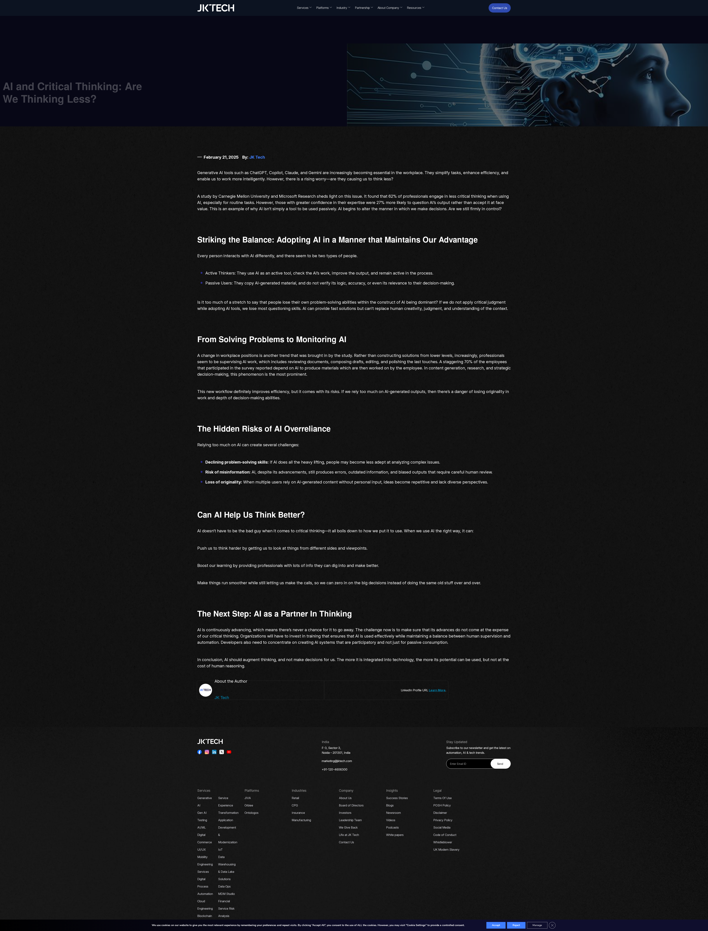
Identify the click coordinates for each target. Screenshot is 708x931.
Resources (414, 8)
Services (302, 8)
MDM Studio (226, 894)
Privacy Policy (442, 820)
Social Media (441, 827)
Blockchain (204, 916)
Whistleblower (442, 842)
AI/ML (201, 827)
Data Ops (224, 886)
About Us (345, 798)
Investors (345, 813)
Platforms (322, 8)
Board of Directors (351, 805)
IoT (220, 849)
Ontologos (251, 813)
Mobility (202, 857)
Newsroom (393, 813)
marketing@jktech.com (337, 761)
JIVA (247, 798)
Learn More (437, 690)
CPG (295, 805)
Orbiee (248, 805)
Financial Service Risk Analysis (226, 908)
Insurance (298, 813)
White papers (395, 835)
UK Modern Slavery (446, 849)
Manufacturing (301, 820)
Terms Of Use (442, 798)
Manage (537, 925)
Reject (516, 925)
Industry (341, 8)
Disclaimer (440, 813)
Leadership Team (350, 820)
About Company (388, 8)
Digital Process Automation (205, 886)
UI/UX (201, 849)
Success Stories (397, 798)
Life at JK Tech (349, 835)
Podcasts (392, 827)
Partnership (362, 8)
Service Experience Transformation (228, 805)
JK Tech (257, 157)
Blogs (390, 805)
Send (500, 764)
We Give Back (348, 827)
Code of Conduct (444, 835)
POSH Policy (442, 805)
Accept (496, 925)
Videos (390, 820)
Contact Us (499, 8)
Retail (295, 798)
